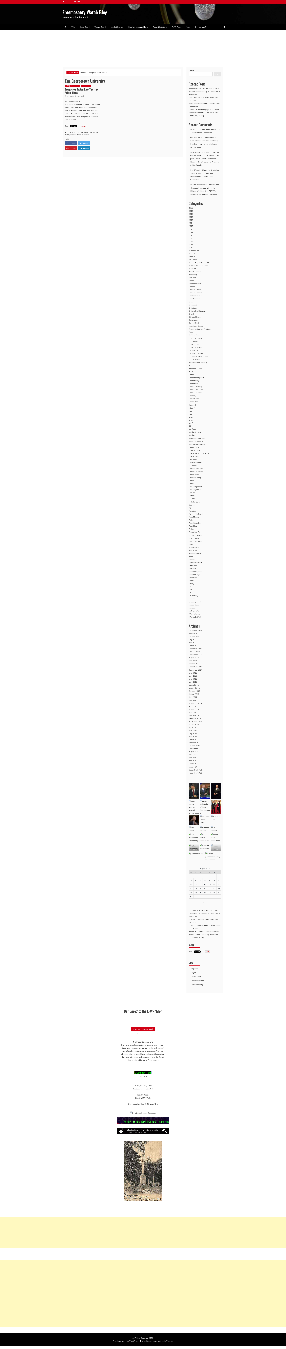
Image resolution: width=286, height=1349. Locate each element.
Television (193, 565)
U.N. (190, 590)
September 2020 (195, 670)
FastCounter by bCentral (143, 1089)
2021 (191, 241)
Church (191, 314)
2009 (191, 208)
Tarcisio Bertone (195, 562)
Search (191, 71)
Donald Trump (194, 359)
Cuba (191, 332)
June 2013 (193, 758)
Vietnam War (194, 611)
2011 (191, 214)
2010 (191, 211)
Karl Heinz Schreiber (197, 438)
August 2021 (194, 658)
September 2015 (195, 709)
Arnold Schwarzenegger (198, 265)
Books (191, 280)
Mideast (192, 493)
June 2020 (193, 673)
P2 (190, 508)
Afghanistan (194, 250)
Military (192, 496)
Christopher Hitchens (197, 311)
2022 (191, 244)
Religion (192, 529)
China (191, 302)
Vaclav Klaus (194, 605)
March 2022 (194, 645)
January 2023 (194, 633)
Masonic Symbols (196, 471)
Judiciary (192, 435)
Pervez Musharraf (196, 514)
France (191, 374)
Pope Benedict (195, 523)
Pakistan (192, 511)
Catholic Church (195, 290)
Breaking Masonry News (138, 27)
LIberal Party (194, 456)
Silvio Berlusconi (195, 547)
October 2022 (194, 636)
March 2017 (194, 700)
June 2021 (193, 661)
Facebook (71, 143)
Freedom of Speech (196, 377)
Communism (193, 320)
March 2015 (194, 715)
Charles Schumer (195, 296)
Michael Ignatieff (195, 487)
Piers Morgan (194, 517)
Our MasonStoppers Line (143, 1042)
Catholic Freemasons (197, 293)
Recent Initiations (160, 27)
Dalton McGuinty (195, 338)
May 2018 (193, 682)
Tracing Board (100, 27)
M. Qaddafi (193, 465)
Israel (191, 420)
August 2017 (194, 694)
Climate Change (195, 317)
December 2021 (195, 648)
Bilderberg (193, 274)
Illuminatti (192, 405)
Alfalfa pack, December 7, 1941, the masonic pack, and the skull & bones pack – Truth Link (204, 155)
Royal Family (194, 538)
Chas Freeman (194, 299)
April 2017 (193, 697)
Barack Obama (195, 271)
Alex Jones (193, 259)
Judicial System (195, 432)
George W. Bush (195, 393)
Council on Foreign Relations (200, 329)
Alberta (192, 256)
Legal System (194, 450)
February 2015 (195, 718)
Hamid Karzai (194, 399)
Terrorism (192, 568)
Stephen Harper (195, 553)
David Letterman (195, 347)
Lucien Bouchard (195, 462)
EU (190, 365)
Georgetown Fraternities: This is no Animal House (81, 91)
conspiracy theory (196, 326)
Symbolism (72, 135)
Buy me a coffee (201, 27)
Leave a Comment (83, 135)
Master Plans (194, 474)
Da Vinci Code (194, 335)
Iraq (190, 414)
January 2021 (194, 664)
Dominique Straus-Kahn (198, 356)
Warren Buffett (195, 617)
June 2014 (193, 730)
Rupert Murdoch (195, 541)
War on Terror (194, 614)
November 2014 (195, 721)
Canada (192, 287)
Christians (193, 308)
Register (194, 968)
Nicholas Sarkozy (196, 502)
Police (191, 520)
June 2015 (193, 712)
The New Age (194, 574)
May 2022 (193, 639)
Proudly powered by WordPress (126, 1341)
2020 (191, 238)
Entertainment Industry (198, 362)
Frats (77, 132)
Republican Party (195, 532)
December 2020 (195, 667)
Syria (191, 556)
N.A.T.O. (192, 499)
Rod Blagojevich (195, 535)
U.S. (190, 593)
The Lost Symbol (195, 571)
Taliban (192, 559)
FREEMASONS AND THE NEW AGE (204, 88)
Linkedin (85, 148)
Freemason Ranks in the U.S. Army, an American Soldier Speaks (204, 161)
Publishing (193, 526)
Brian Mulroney (195, 284)
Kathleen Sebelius (196, 441)
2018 (191, 235)
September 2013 (195, 749)
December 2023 (195, 630)
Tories (191, 580)
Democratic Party (196, 353)
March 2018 (194, 685)
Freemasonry (75, 86)
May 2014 (193, 733)
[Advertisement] (143, 47)
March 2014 (194, 739)
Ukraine (192, 599)
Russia (191, 544)
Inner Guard (84, 27)
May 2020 (193, 676)
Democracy (193, 350)
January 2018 (194, 688)
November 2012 (195, 773)
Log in (193, 972)
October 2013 (194, 745)
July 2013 (192, 755)
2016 (191, 229)
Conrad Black (194, 323)
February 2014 (195, 742)
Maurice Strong (195, 477)
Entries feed (196, 976)
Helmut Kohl (193, 402)
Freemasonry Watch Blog (85, 12)
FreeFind (146, 1033)
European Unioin (195, 368)
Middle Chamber (116, 27)
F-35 (191, 371)
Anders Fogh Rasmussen (199, 262)
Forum (187, 27)
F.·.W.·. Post (176, 27)
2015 (191, 226)
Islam (191, 417)
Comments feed (197, 980)
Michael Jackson (195, 490)
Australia (192, 268)
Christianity (193, 305)
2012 (191, 217)
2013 (67, 86)
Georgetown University (87, 132)
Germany (192, 396)
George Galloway (195, 386)
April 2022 (193, 642)
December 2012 (195, 770)
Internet (192, 408)
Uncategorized (195, 602)
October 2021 (194, 652)
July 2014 (192, 727)
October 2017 (194, 691)
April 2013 (193, 761)
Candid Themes (166, 1341)
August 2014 (194, 724)
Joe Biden (192, 429)
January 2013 (194, 767)
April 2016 (193, 706)
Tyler (73, 27)
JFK (190, 426)
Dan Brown (193, 341)
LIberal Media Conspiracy (199, 453)
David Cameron (195, 344)
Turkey (191, 584)
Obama (192, 505)
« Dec (204, 903)
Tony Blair (193, 577)
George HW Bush (196, 390)
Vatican (192, 608)
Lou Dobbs (193, 459)
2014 (191, 223)
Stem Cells (193, 550)
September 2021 (195, 655)
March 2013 (194, 764)
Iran (190, 411)
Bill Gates (192, 277)
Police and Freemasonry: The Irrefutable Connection (201, 176)
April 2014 (193, 736)
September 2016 (195, 703)
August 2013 (194, 752)
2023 (191, 247)
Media (191, 480)
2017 (191, 232)
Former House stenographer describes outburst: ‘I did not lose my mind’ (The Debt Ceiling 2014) (204, 113)
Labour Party (194, 447)
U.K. (190, 587)
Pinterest (72, 148)
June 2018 (193, 679)
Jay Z (191, 423)
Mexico (192, 483)
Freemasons (85, 86)
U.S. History (193, 596)
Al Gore (192, 253)
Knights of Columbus (197, 444)
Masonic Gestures (196, 468)
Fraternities (71, 132)
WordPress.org (197, 984)
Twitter (85, 143)
